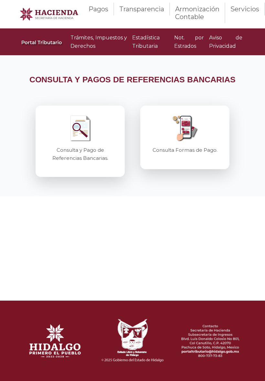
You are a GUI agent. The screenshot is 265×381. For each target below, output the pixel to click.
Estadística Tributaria (146, 42)
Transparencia (141, 9)
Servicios (244, 9)
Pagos (98, 9)
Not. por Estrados (189, 42)
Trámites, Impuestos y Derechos (98, 42)
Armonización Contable (197, 13)
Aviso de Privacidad (225, 42)
